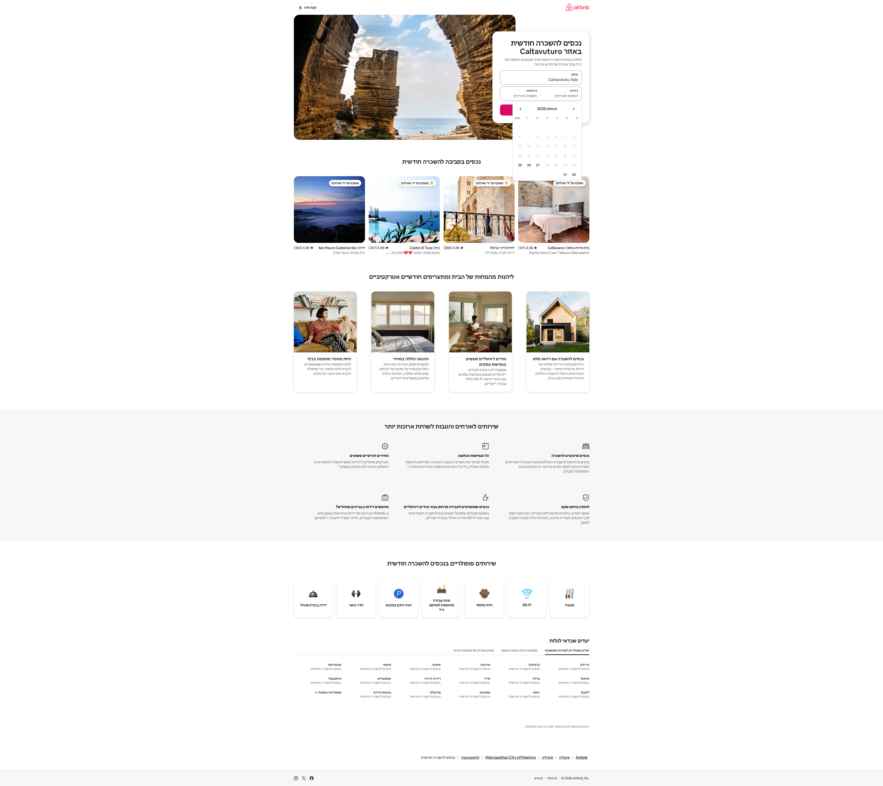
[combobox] (541, 79)
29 (520, 165)
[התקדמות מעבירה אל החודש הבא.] (520, 108)
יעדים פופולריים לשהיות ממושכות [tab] (567, 650)
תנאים (538, 778)
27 (538, 165)
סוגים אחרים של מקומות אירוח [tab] (473, 650)
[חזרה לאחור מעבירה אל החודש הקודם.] (573, 108)
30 (574, 175)
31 (565, 175)
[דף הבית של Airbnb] (577, 7)
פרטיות (552, 778)
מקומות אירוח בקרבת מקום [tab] (519, 650)
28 (529, 165)
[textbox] (561, 95)
